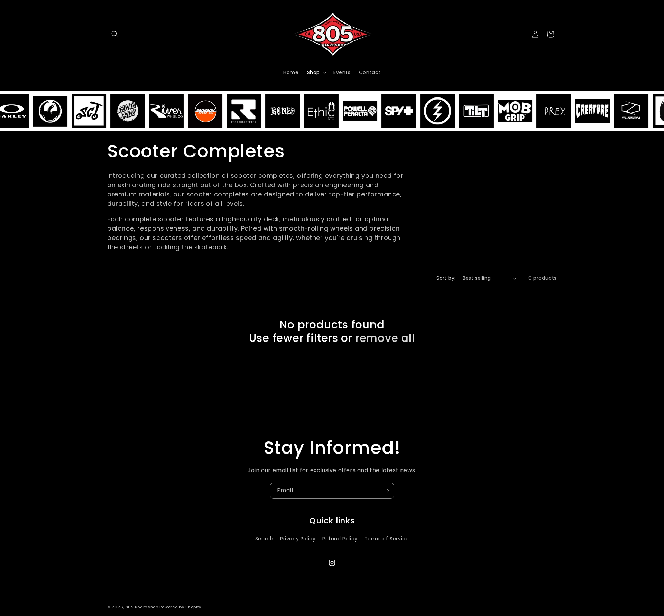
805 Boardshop (142, 607)
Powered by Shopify (180, 607)
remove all (385, 338)
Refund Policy (340, 538)
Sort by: (445, 277)
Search (264, 538)
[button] (114, 34)
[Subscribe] (386, 491)
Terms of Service (387, 538)
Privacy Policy (297, 538)
